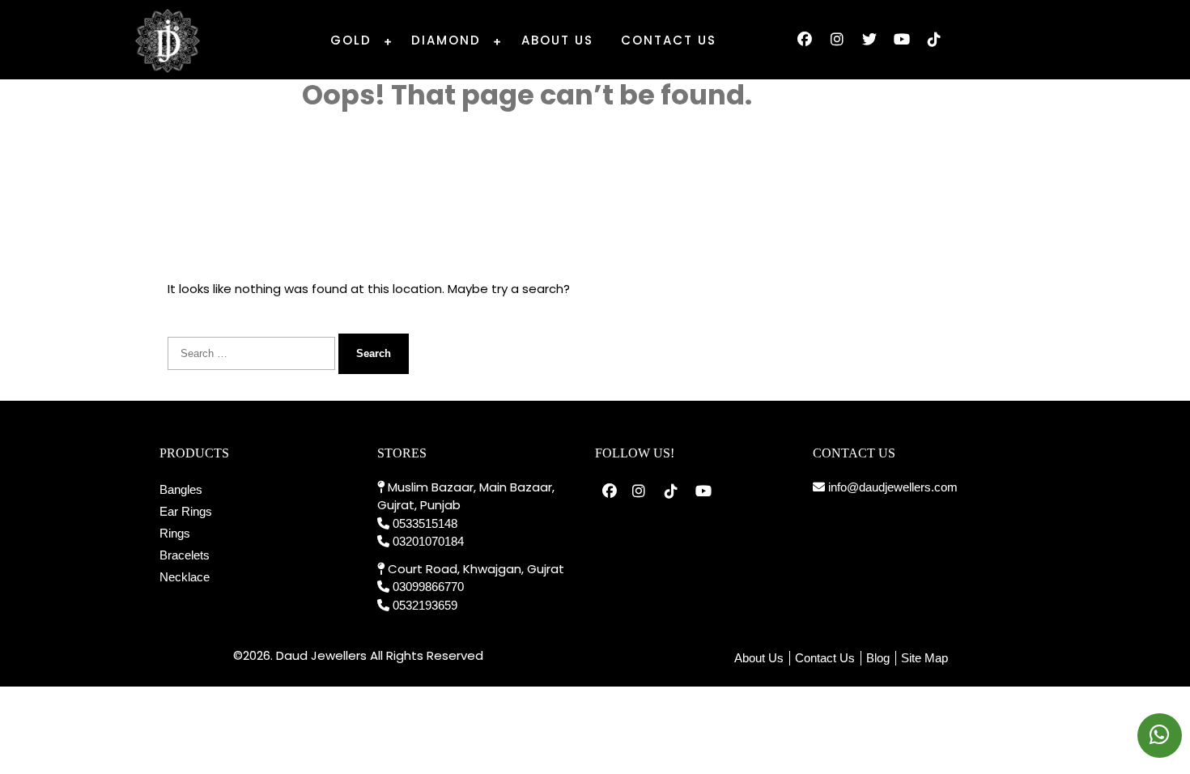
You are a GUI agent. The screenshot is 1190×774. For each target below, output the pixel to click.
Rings (174, 533)
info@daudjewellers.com (891, 487)
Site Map (924, 658)
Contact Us (825, 658)
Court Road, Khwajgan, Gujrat (474, 568)
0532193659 (425, 605)
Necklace (184, 577)
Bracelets (184, 555)
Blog (878, 658)
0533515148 (425, 523)
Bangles (180, 489)
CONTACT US (668, 40)
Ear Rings (185, 511)
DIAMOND (446, 40)
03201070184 (428, 541)
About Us (759, 658)
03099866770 (428, 586)
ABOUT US (557, 40)
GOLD (351, 40)
